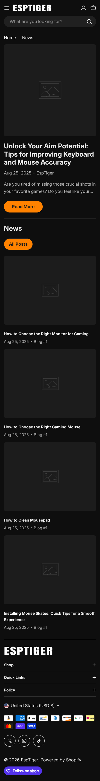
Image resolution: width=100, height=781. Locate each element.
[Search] (89, 21)
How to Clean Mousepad (27, 520)
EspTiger (29, 759)
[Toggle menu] (7, 8)
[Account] (83, 8)
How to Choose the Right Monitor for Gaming (46, 333)
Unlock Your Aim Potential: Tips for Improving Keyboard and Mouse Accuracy (49, 154)
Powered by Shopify (61, 759)
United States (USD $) (33, 705)
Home (10, 37)
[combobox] (50, 21)
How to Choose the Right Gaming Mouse (42, 427)
